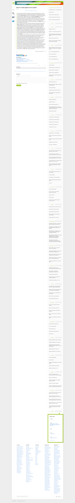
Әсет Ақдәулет (47, 458)
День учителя (28, 471)
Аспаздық (18, 458)
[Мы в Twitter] (21, 501)
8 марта (27, 452)
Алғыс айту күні (28, 450)
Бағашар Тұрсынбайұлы (48, 460)
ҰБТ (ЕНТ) (18, 466)
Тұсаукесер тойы (37, 452)
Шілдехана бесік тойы (38, 451)
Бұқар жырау (46, 466)
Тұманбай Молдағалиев (57, 479)
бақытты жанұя (21, 71)
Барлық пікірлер (52, 440)
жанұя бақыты (25, 71)
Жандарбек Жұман (47, 470)
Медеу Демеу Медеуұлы (57, 456)
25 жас (36, 456)
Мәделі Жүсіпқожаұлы (57, 451)
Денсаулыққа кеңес (19, 468)
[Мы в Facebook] (18, 501)
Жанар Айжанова (47, 468)
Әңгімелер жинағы (19, 459)
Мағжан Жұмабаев (56, 447)
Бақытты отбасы (17, 71)
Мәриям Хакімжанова (57, 455)
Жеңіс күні (27, 461)
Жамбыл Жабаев (47, 467)
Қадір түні (36, 464)
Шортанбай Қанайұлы (57, 489)
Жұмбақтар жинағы (19, 450)
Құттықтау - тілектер (19, 463)
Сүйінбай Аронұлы (56, 468)
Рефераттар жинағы (19, 452)
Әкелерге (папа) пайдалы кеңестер (22, 63)
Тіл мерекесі (27, 468)
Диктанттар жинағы (19, 447)
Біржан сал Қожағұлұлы (48, 464)
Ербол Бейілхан (47, 486)
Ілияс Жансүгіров (56, 493)
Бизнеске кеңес (19, 467)
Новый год (27, 447)
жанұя (28, 71)
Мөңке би (55, 454)
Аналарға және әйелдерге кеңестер (33, 63)
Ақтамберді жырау (47, 450)
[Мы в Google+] (22, 501)
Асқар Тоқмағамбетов (48, 453)
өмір (35, 27)
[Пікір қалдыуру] (13, 21)
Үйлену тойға (37, 446)
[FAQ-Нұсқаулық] (13, 17)
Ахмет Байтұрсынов (47, 447)
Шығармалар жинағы (20, 456)
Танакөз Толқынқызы (57, 473)
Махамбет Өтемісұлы (57, 446)
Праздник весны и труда (29, 459)
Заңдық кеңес (19, 469)
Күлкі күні (27, 454)
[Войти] (13, 6)
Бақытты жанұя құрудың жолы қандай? (26, 7)
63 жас (36, 461)
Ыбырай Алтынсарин (57, 491)
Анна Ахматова (47, 456)
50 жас (36, 458)
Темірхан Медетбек (56, 475)
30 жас (36, 457)
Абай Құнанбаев (47, 446)
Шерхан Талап (56, 487)
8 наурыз (27, 451)
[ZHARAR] (13, 3)
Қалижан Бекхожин (47, 483)
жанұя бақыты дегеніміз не (42, 71)
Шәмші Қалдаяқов (56, 486)
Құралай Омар (47, 485)
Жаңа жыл (27, 446)
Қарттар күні (28, 469)
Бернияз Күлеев (47, 463)
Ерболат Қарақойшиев (48, 487)
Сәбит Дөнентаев (56, 470)
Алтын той (36, 453)
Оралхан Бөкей (56, 465)
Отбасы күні (27, 467)
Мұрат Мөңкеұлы (56, 452)
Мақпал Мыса (56, 449)
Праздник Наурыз (28, 453)
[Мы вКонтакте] (19, 501)
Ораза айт (36, 463)
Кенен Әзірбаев (47, 478)
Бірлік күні (27, 457)
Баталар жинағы (19, 460)
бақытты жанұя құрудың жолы (35, 71)
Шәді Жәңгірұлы (56, 485)
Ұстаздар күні (28, 470)
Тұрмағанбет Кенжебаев (57, 478)
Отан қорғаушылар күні (29, 460)
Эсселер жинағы (19, 457)
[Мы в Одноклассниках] (24, 501)
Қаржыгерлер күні (28, 475)
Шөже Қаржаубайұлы (57, 490)
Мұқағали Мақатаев (57, 457)
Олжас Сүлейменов (56, 463)
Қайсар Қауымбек (47, 482)
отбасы (21, 40)
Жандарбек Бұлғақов (47, 469)
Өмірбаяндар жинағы (20, 454)
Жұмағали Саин (47, 473)
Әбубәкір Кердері (47, 457)
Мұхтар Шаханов (56, 458)
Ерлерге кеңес (19, 470)
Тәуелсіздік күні (28, 478)
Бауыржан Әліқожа (47, 461)
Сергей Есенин (56, 471)
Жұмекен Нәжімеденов (48, 474)
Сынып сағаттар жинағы (20, 453)
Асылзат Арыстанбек (47, 454)
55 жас (36, 459)
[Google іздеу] (13, 13)
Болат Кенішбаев (47, 465)
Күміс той (36, 454)
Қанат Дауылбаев (47, 480)
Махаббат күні (28, 456)
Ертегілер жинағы (19, 461)
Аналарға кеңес (19, 472)
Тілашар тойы (37, 450)
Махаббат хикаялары (20, 464)
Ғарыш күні (27, 455)
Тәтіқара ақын (56, 474)
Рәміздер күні (28, 464)
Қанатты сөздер (19, 465)
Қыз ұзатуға (37, 447)
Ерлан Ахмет (46, 488)
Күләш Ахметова (47, 479)
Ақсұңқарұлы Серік (47, 451)
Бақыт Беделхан (47, 459)
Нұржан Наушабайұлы (57, 461)
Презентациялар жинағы (20, 451)
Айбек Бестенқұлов (47, 455)
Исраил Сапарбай (47, 477)
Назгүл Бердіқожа (56, 459)
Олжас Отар (55, 464)
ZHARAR (39, 65)
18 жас (36, 455)
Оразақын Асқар (56, 466)
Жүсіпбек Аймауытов (47, 475)
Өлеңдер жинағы (19, 455)
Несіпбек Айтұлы (56, 460)
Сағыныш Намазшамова (57, 467)
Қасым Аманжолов (47, 484)
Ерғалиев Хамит (47, 489)
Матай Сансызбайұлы (57, 450)
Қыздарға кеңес (19, 471)
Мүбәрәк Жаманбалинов (57, 453)
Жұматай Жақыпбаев (47, 472)
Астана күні (27, 465)
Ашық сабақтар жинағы (20, 446)
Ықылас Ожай (56, 492)
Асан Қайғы (46, 452)
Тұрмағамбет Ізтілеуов (57, 477)
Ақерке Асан (46, 449)
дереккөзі (45, 51)
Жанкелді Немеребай (48, 471)
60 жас (36, 460)
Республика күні (28, 472)
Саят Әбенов (55, 469)
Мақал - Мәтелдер (19, 449)
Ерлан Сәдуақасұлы (47, 490)
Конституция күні (28, 466)
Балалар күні (28, 463)
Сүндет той (36, 449)
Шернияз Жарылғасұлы (57, 488)
